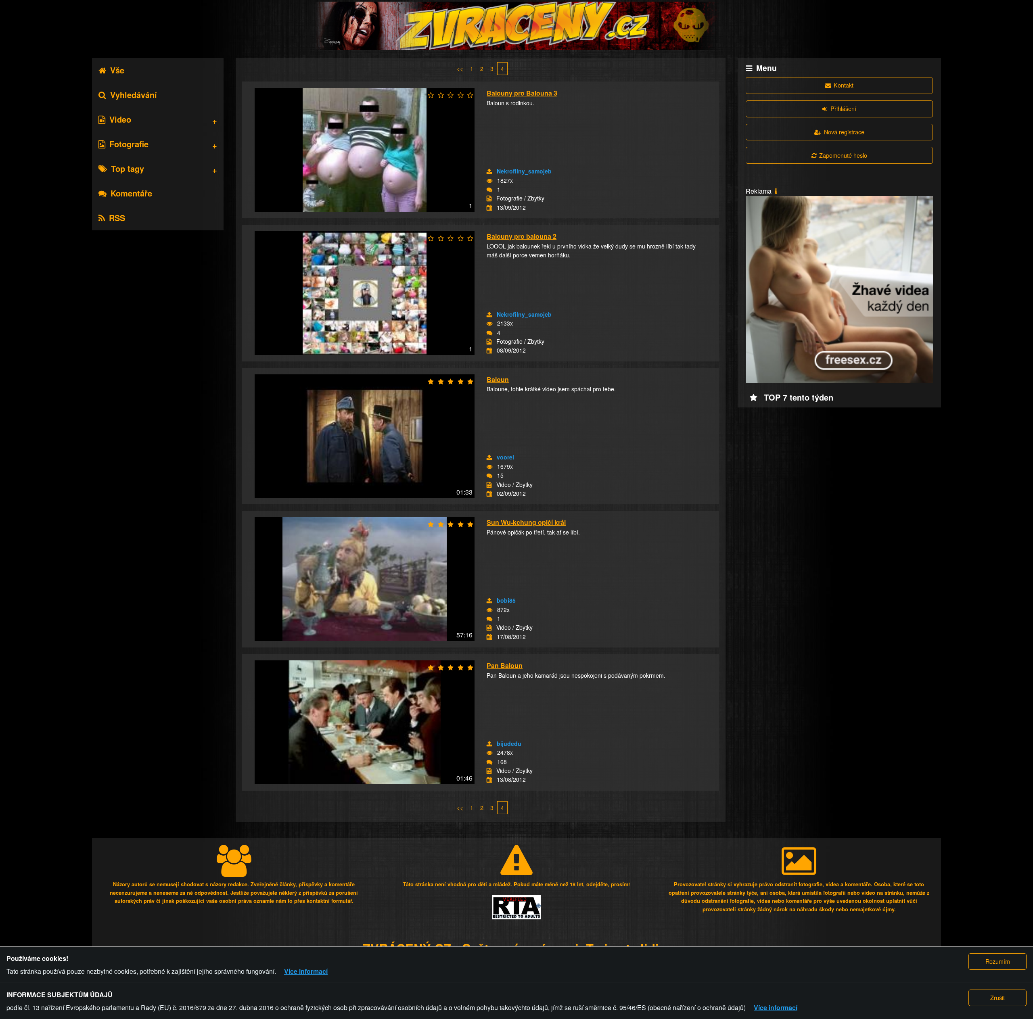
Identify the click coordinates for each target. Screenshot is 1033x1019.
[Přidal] (489, 171)
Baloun (498, 379)
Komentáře (131, 193)
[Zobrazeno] (489, 181)
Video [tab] (120, 119)
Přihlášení (843, 108)
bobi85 (506, 600)
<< (460, 69)
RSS (117, 217)
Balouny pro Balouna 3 (522, 93)
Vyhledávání (133, 94)
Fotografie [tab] (128, 144)
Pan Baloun (505, 665)
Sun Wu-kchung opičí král (526, 522)
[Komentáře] (489, 189)
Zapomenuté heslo (843, 155)
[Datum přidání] (489, 208)
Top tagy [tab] (127, 168)
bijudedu (509, 743)
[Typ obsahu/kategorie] (489, 198)
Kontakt (843, 85)
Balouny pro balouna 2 (521, 236)
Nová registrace (844, 131)
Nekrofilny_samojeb (524, 171)
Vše (117, 70)
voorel (505, 457)
